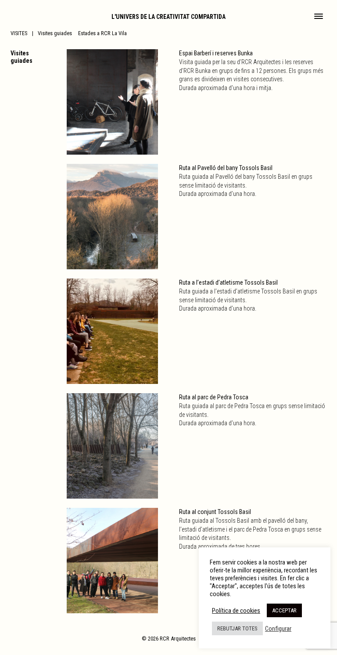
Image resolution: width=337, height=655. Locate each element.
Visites (19, 33)
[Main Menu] (318, 17)
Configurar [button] (278, 629)
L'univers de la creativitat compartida (168, 16)
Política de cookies (236, 611)
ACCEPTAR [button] (284, 610)
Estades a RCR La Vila (102, 33)
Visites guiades (55, 33)
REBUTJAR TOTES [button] (237, 628)
